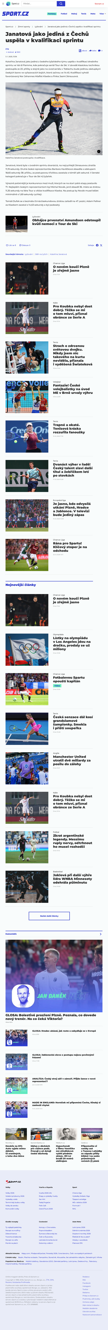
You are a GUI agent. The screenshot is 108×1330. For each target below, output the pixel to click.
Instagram (87, 1286)
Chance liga (77, 1193)
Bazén (20, 1257)
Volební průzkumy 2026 (15, 1196)
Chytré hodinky (12, 1264)
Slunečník (52, 1257)
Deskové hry (83, 1261)
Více (102, 14)
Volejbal (57, 382)
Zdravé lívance (11, 1234)
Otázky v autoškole (79, 1240)
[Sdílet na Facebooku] (97, 245)
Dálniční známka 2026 (81, 1230)
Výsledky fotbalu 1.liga (81, 1196)
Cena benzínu (63, 1253)
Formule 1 (76, 1206)
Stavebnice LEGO (46, 1261)
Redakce (86, 1277)
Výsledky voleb (11, 1199)
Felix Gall (42, 1206)
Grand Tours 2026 (46, 1209)
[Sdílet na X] (101, 245)
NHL (74, 1209)
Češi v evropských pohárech (81, 1253)
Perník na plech (12, 1243)
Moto (92, 14)
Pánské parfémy (25, 1264)
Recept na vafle (12, 1240)
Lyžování (36, 217)
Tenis (83, 14)
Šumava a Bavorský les (48, 1234)
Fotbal (64, 14)
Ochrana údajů (88, 1302)
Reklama (86, 1293)
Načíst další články (49, 916)
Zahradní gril (91, 1257)
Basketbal (58, 872)
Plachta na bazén (31, 1257)
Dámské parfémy (61, 1261)
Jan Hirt (42, 1199)
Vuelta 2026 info (45, 1193)
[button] (54, 118)
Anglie (56, 753)
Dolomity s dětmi (46, 1243)
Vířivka (99, 1257)
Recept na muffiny (13, 1230)
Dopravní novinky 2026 (81, 1234)
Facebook (86, 1283)
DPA (52, 1280)
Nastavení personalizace (92, 1315)
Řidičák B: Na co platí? (81, 1237)
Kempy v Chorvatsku (47, 1227)
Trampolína (43, 1257)
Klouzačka (61, 1257)
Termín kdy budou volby (15, 1202)
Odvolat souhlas (89, 1311)
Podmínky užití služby (91, 1299)
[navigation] (3, 4)
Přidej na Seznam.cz (90, 1296)
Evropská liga (59, 500)
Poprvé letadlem (45, 1230)
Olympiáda (58, 634)
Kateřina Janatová (58, 254)
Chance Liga (59, 263)
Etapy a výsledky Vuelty (48, 1196)
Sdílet (94, 51)
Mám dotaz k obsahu (91, 1305)
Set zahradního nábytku (75, 1257)
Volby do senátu (12, 1206)
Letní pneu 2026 (78, 1227)
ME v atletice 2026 (79, 1202)
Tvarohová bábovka (13, 1237)
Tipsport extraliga (79, 1199)
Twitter (85, 1289)
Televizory (93, 1261)
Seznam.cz (99, 4)
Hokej (74, 14)
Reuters (9, 1282)
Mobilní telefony (32, 1261)
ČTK (7, 49)
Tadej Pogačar (44, 1202)
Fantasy (52, 14)
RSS (84, 1280)
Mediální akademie (90, 1308)
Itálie (55, 303)
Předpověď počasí (38, 1253)
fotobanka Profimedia (21, 1282)
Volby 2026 (10, 1193)
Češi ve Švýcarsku (46, 1237)
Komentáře (11, 934)
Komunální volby (12, 1209)
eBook (84, 51)
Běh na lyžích (41, 254)
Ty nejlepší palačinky (14, 1227)
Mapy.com (26, 1253)
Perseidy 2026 (51, 1253)
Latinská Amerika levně (48, 1240)
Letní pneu (72, 1261)
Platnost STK (77, 1243)
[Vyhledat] (61, 3)
